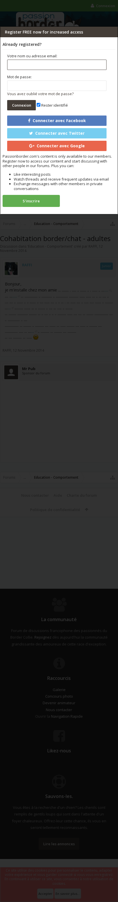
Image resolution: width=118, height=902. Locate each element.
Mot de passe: (19, 76)
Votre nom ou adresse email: (32, 55)
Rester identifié (54, 105)
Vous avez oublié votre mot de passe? (40, 93)
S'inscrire (31, 201)
